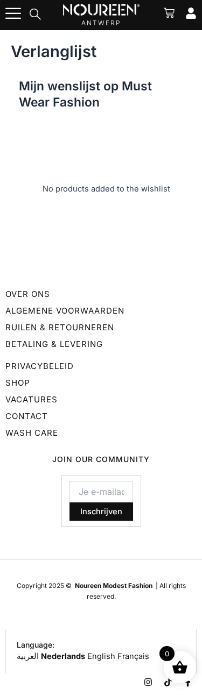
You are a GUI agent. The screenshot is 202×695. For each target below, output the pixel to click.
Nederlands (63, 656)
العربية (28, 656)
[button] (35, 15)
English (101, 656)
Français (133, 656)
